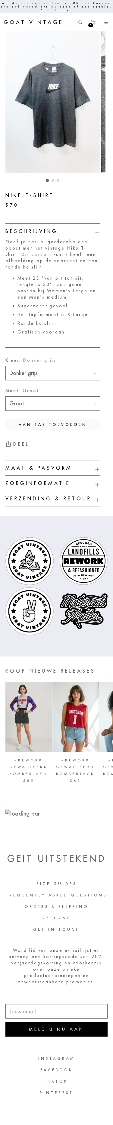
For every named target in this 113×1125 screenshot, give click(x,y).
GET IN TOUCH (56, 929)
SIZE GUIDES (56, 883)
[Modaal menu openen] (106, 22)
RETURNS (56, 918)
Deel (21, 444)
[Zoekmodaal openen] (80, 22)
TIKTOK (56, 1081)
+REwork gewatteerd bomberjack (28, 767)
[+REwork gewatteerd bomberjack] (28, 717)
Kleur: (30, 360)
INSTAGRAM (56, 1058)
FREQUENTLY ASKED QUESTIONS (56, 895)
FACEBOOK (56, 1070)
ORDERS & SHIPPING (57, 906)
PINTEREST (57, 1092)
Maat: (22, 390)
